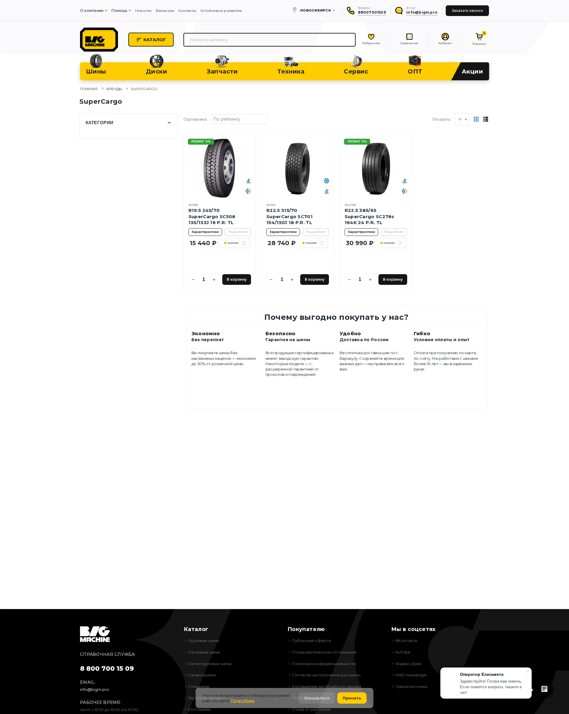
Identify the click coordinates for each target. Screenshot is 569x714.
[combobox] (462, 119)
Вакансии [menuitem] (165, 10)
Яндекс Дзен (408, 663)
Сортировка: (195, 119)
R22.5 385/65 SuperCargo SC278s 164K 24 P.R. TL (369, 216)
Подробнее (237, 232)
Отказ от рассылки (311, 709)
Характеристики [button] (205, 232)
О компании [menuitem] (91, 10)
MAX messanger (411, 675)
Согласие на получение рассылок (326, 675)
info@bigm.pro (94, 689)
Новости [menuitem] (143, 10)
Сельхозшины (202, 675)
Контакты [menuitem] (187, 10)
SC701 (271, 205)
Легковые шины (204, 652)
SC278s (350, 205)
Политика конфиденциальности (324, 663)
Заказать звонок (467, 10)
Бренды (114, 89)
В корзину (237, 279)
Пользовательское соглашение (324, 652)
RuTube (403, 652)
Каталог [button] (154, 39)
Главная (89, 89)
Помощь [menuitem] (119, 10)
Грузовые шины (203, 640)
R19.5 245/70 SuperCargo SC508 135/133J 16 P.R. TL (212, 216)
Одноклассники (411, 686)
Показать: (441, 119)
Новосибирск (315, 10)
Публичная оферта (311, 640)
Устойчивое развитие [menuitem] (221, 10)
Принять (352, 698)
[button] (244, 243)
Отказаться (317, 698)
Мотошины (199, 709)
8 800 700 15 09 (107, 669)
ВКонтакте (406, 640)
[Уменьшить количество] (193, 279)
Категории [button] (100, 122)
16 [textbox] (460, 119)
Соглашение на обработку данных (326, 686)
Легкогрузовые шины (209, 663)
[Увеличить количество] (214, 279)
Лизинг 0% (201, 141)
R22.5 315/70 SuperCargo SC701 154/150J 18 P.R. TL (289, 216)
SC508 (193, 205)
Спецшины (199, 686)
